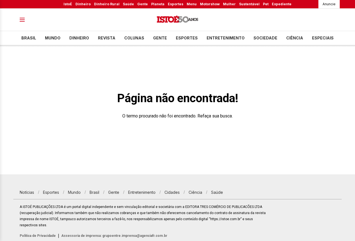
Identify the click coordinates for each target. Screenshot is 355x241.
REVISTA (106, 38)
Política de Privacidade (38, 236)
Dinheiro (83, 4)
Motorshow (210, 4)
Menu (192, 4)
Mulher (229, 4)
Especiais (323, 38)
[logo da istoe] (177, 20)
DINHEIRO (79, 38)
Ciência (294, 38)
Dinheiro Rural (107, 4)
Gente (142, 4)
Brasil (28, 38)
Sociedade (265, 38)
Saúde (128, 4)
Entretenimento (226, 38)
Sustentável (249, 4)
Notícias (27, 192)
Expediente (281, 4)
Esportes (175, 4)
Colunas (134, 38)
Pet (265, 4)
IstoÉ (68, 4)
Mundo (52, 38)
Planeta (157, 4)
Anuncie (329, 4)
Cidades (172, 192)
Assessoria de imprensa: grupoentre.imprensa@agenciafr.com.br (114, 236)
